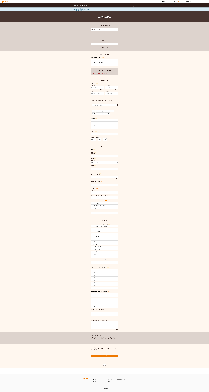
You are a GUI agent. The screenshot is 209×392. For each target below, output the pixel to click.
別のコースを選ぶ (104, 47)
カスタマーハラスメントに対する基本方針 (109, 383)
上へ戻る (104, 364)
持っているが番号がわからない (99, 205)
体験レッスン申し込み (83, 371)
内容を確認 (104, 356)
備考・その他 (94, 318)
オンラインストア (171, 1)
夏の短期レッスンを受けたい (98, 62)
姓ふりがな (92, 91)
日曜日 (94, 285)
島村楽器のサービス (187, 1)
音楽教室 (179, 1)
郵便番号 (93, 152)
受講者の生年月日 (94, 137)
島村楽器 (73, 371)
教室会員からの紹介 (96, 249)
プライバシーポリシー (104, 341)
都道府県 (93, 158)
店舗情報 (164, 1)
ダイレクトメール (96, 239)
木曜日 (94, 277)
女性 (93, 123)
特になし (94, 288)
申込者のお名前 (94, 103)
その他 (107, 113)
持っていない (95, 208)
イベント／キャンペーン (199, 1)
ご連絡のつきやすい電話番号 (96, 181)
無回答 (94, 128)
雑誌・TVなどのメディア (97, 246)
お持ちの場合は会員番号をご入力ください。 (98, 211)
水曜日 (94, 275)
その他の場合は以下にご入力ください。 (98, 259)
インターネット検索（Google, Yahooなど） (101, 226)
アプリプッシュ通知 (96, 231)
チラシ (94, 241)
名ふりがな (107, 91)
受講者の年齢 (94, 131)
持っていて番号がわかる (97, 203)
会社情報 (94, 381)
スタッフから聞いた (96, 234)
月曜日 (94, 270)
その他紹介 (95, 252)
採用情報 (94, 379)
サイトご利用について (109, 381)
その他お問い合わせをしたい (98, 65)
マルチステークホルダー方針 (109, 385)
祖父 (103, 111)
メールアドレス (94, 188)
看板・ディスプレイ (96, 244)
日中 (93, 296)
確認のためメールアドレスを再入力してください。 (99, 195)
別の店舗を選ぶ (104, 33)
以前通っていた (96, 254)
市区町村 (93, 165)
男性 (93, 120)
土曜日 (94, 282)
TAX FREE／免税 (108, 377)
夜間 (93, 301)
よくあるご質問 (96, 377)
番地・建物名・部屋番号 (96, 173)
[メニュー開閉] (134, 5)
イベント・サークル (96, 236)
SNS (93, 228)
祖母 (108, 111)
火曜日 (94, 272)
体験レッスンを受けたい (97, 60)
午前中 (94, 293)
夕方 (93, 299)
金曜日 (94, 280)
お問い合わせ (95, 383)
